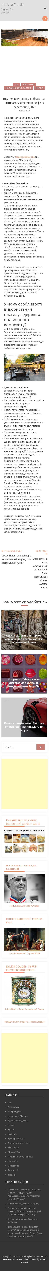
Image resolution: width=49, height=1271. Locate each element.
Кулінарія (12, 1134)
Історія (11, 1125)
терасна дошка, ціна (25, 157)
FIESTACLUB (8, 5)
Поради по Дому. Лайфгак (18, 88)
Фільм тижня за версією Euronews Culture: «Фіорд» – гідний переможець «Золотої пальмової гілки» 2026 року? (24, 1194)
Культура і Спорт (16, 1139)
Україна (39, 88)
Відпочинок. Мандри (18, 1116)
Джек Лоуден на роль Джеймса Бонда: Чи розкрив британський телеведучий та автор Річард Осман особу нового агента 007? (25, 1232)
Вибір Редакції (15, 1111)
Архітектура (28, 85)
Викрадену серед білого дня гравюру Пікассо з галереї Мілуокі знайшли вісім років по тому (24, 1211)
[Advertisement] (24, 784)
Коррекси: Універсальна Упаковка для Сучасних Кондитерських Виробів (24, 683)
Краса (11, 1129)
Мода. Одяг (13, 1148)
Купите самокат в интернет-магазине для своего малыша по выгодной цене (24, 639)
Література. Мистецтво (19, 1143)
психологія (13, 1161)
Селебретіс (13, 1166)
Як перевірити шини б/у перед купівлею (22, 1220)
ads (16, 85)
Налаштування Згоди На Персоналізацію (24, 1022)
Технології (13, 1170)
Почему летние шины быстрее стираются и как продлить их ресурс (24, 727)
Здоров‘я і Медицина (18, 1120)
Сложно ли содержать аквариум (23, 1204)
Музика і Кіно (14, 1152)
